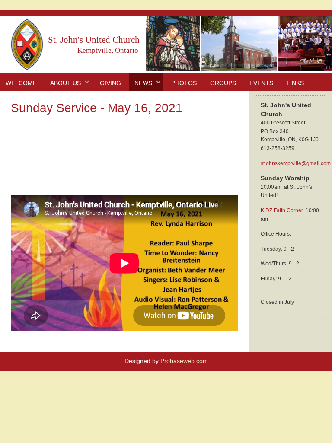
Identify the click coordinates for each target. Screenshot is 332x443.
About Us (65, 83)
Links (295, 83)
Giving (110, 83)
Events (261, 83)
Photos (184, 83)
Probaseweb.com (184, 360)
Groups (223, 83)
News (143, 83)
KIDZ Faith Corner (282, 210)
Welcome (21, 83)
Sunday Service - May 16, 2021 (96, 108)
